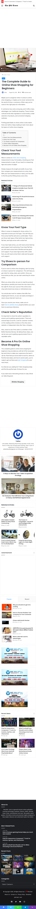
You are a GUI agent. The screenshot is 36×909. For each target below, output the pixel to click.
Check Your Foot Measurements (12, 137)
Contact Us (14, 894)
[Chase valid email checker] (6, 623)
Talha (5, 92)
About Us (7, 894)
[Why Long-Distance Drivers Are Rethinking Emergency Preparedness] (6, 207)
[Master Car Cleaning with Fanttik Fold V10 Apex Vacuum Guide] (6, 218)
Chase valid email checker (21, 620)
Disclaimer (28, 894)
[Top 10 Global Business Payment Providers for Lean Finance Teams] (29, 865)
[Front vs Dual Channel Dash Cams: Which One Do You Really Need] (9, 534)
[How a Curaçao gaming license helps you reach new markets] (6, 858)
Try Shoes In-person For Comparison (14, 141)
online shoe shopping (19, 158)
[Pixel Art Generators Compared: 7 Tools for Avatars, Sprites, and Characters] (9, 722)
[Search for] (34, 6)
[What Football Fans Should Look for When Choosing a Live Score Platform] (27, 722)
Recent (27, 599)
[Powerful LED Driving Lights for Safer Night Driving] (27, 534)
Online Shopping (18, 382)
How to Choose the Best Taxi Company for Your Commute (22, 613)
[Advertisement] (18, 29)
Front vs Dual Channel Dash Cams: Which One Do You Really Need (8, 542)
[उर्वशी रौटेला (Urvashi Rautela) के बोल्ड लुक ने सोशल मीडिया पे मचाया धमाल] (6, 630)
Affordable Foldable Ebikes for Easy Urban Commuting (8, 521)
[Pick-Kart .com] (11, 5)
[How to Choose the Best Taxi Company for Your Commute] (6, 615)
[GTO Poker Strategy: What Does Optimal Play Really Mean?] (9, 743)
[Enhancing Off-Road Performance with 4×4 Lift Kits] (6, 198)
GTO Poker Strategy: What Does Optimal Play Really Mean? (8, 751)
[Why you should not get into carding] (6, 607)
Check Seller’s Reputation (11, 143)
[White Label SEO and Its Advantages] (6, 639)
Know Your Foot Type (10, 139)
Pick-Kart (30, 891)
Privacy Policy (21, 894)
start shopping (22, 360)
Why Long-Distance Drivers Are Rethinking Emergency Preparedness (22, 207)
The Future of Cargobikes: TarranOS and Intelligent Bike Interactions (26, 522)
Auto (8, 74)
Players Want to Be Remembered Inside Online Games (25, 751)
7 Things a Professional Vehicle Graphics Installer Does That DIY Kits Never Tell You (22, 188)
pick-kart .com (18, 897)
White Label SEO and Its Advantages (20, 637)
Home (4, 74)
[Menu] (2, 6)
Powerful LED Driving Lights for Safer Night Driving (25, 542)
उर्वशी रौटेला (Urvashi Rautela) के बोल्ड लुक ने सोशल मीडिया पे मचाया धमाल (23, 630)
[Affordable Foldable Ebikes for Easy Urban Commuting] (9, 513)
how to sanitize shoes (11, 305)
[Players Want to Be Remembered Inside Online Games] (27, 743)
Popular (9, 599)
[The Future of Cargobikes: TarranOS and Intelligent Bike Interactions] (27, 513)
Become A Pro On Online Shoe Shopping (15, 145)
